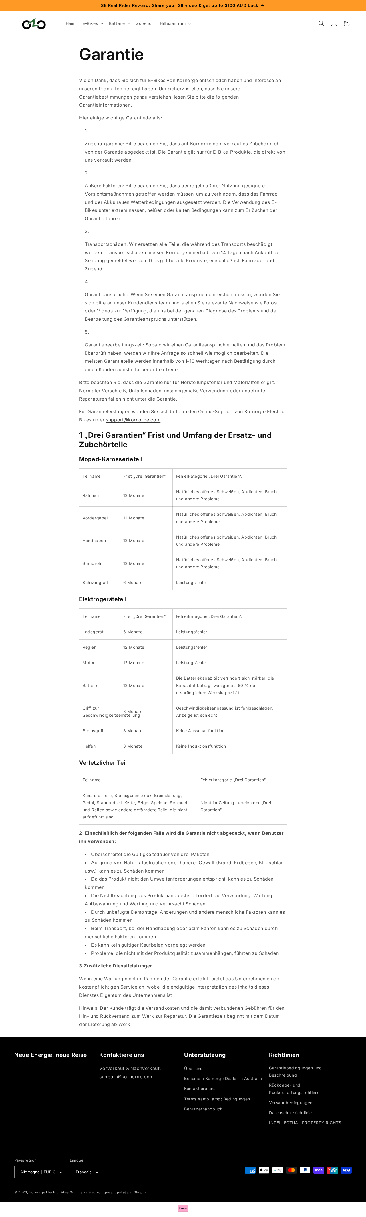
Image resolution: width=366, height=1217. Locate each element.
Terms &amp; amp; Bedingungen (217, 1098)
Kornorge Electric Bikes (49, 1192)
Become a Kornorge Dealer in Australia (223, 1078)
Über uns (193, 1068)
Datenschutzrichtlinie (290, 1112)
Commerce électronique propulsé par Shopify (108, 1192)
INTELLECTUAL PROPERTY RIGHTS (305, 1122)
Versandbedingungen (291, 1102)
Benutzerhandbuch (203, 1108)
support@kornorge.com (133, 420)
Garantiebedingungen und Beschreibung (295, 1071)
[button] (92, 23)
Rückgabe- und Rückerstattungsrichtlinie (294, 1089)
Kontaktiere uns (200, 1088)
